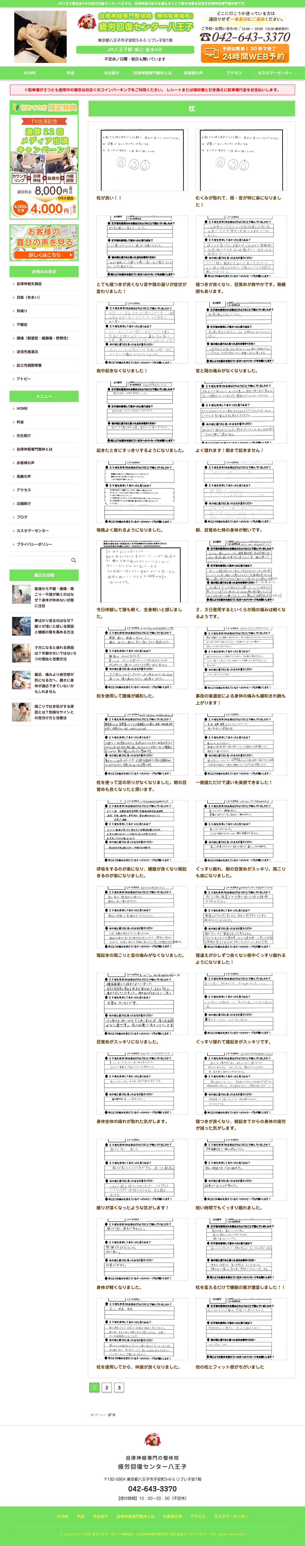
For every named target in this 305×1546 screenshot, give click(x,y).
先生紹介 (111, 73)
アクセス (234, 73)
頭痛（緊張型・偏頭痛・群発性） (43, 338)
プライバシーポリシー (34, 544)
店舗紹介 (24, 503)
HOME (30, 73)
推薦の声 (24, 476)
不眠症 (22, 324)
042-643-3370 (152, 1488)
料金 (71, 73)
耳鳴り (22, 311)
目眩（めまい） (29, 297)
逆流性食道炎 (27, 352)
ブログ (22, 517)
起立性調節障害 (29, 365)
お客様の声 (193, 73)
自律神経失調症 (29, 284)
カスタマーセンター (275, 73)
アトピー (24, 379)
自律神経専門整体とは (152, 73)
